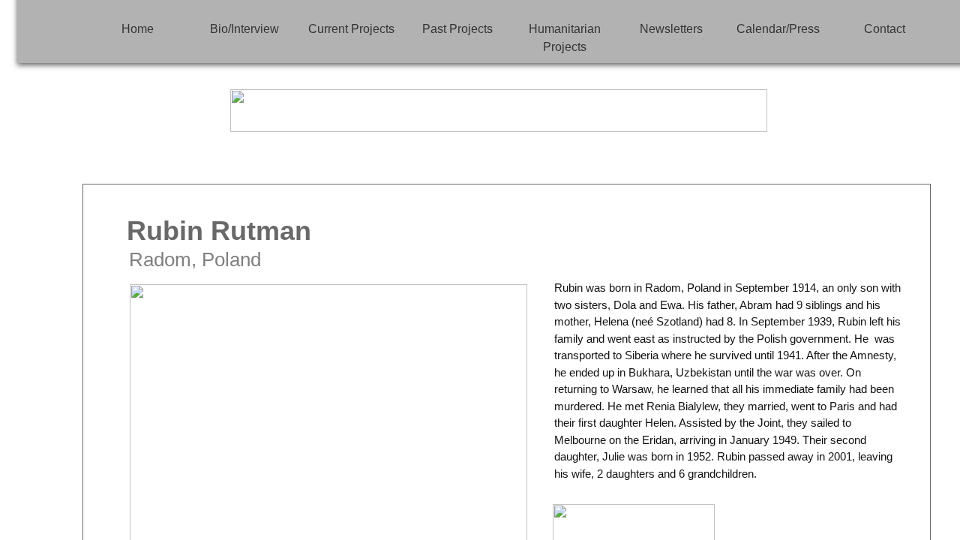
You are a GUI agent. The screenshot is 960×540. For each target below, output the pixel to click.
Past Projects (457, 28)
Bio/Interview (244, 28)
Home (138, 28)
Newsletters (671, 28)
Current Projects (351, 28)
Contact (884, 28)
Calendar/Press (778, 28)
